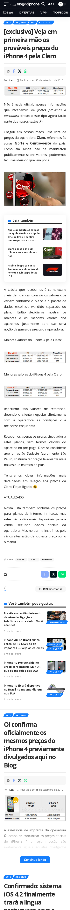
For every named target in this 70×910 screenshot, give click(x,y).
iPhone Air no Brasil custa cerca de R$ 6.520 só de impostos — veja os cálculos (24, 644)
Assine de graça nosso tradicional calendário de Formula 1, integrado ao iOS (23, 271)
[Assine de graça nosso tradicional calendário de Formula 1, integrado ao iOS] (52, 270)
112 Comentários (52, 589)
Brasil (21, 559)
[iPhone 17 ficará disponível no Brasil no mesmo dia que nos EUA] (56, 689)
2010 (8, 22)
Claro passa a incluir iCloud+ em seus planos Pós (22, 252)
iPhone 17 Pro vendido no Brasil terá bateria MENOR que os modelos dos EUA (22, 667)
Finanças (54, 644)
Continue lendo (35, 860)
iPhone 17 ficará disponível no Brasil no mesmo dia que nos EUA (23, 689)
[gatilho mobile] (7, 4)
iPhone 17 (55, 649)
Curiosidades (57, 622)
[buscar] (43, 4)
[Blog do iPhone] (25, 4)
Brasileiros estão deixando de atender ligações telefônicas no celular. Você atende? (23, 619)
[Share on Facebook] (13, 71)
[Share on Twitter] (19, 71)
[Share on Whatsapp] (25, 71)
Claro (34, 559)
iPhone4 (47, 559)
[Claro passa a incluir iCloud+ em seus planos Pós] (52, 253)
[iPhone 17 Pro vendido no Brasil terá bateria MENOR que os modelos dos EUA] (56, 667)
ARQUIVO (21, 22)
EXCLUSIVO (45, 22)
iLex (11, 80)
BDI (33, 22)
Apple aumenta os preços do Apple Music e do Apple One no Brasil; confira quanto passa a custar (24, 235)
